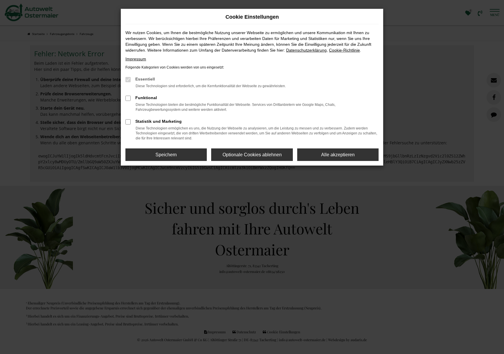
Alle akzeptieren (338, 154)
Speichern (166, 154)
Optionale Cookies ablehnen (252, 154)
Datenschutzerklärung (306, 50)
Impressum (135, 59)
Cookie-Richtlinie (344, 50)
